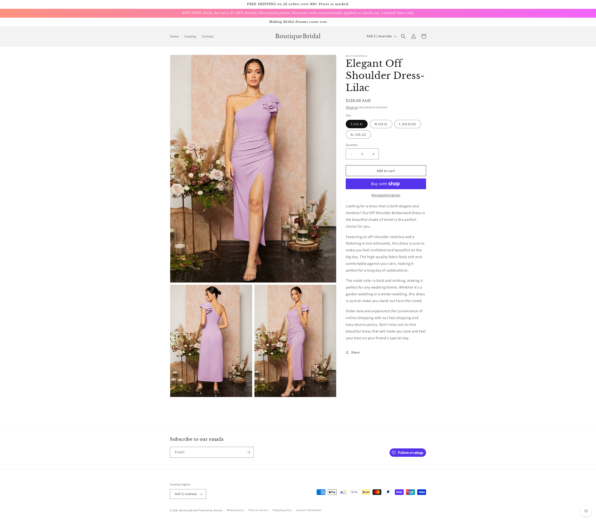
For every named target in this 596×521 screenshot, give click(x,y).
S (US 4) (357, 124)
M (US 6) (381, 124)
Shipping (352, 107)
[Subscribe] (248, 452)
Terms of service (258, 510)
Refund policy (235, 510)
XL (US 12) (358, 134)
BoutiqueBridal (188, 510)
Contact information (308, 510)
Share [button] (355, 352)
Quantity (351, 145)
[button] (403, 36)
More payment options (386, 195)
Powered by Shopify (211, 510)
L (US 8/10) (407, 124)
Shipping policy (282, 510)
